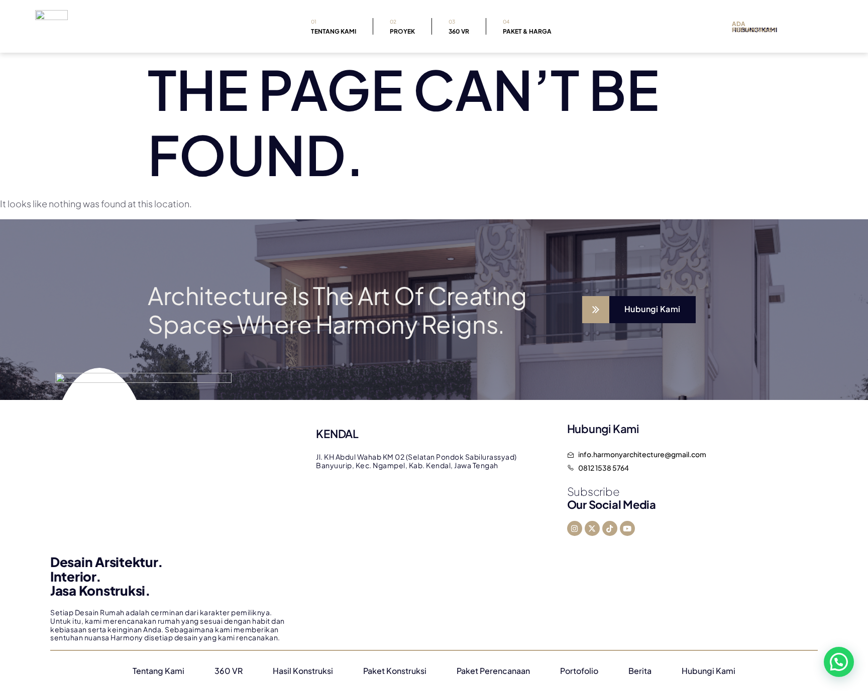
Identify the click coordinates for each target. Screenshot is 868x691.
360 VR (459, 27)
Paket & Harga (527, 27)
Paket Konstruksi (394, 671)
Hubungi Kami (708, 671)
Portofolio (579, 671)
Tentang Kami (333, 27)
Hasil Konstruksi (303, 671)
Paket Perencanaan (493, 671)
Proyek (402, 27)
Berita (640, 671)
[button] (839, 662)
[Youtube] (627, 528)
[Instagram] (574, 528)
